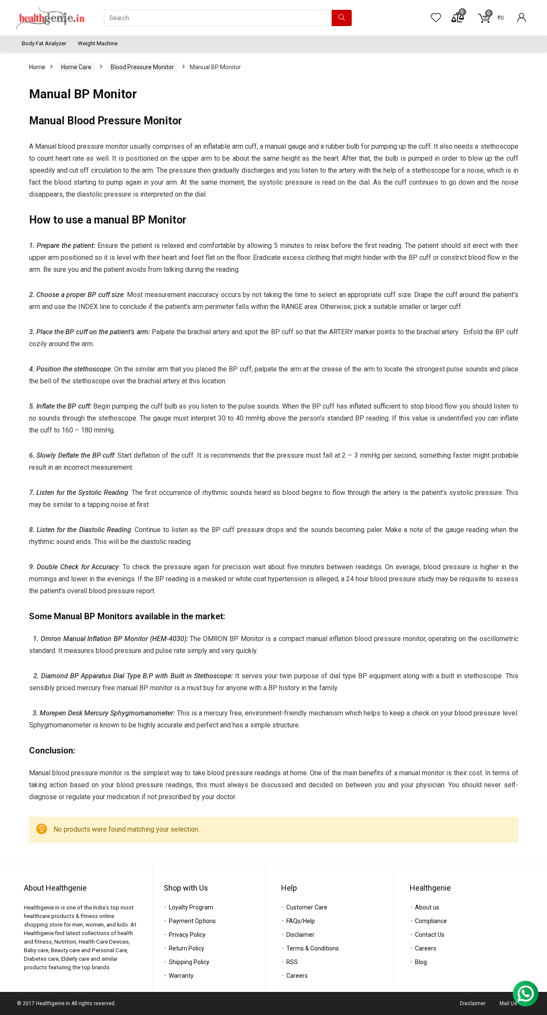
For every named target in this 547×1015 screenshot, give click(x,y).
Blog (421, 962)
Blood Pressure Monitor (142, 67)
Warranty (181, 975)
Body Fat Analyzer (44, 43)
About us (427, 907)
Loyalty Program (191, 907)
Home (37, 67)
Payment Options (192, 921)
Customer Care (306, 907)
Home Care (76, 67)
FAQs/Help (300, 921)
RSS (292, 962)
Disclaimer (300, 934)
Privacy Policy (187, 934)
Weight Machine (98, 43)
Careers (297, 975)
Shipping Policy (189, 962)
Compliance (431, 921)
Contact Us (429, 934)
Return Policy (186, 948)
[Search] (342, 18)
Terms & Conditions (312, 948)
